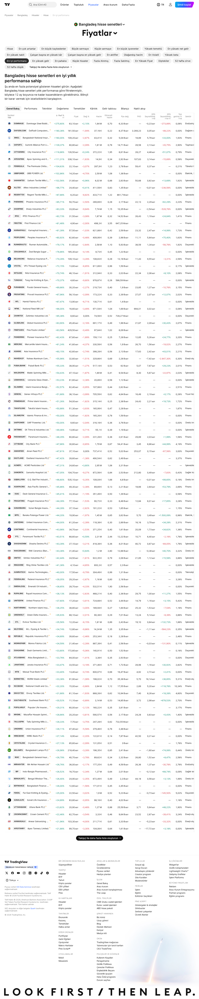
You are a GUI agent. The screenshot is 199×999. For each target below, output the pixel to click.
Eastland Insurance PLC (38, 458)
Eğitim (138, 893)
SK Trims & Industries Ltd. (37, 429)
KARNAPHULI (19, 230)
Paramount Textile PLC (33, 536)
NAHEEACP (19, 358)
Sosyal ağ (139, 864)
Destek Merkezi (104, 927)
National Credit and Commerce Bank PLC (37, 686)
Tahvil (61, 880)
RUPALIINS (18, 593)
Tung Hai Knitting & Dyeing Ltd (37, 280)
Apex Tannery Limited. (38, 828)
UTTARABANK (20, 807)
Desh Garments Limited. (38, 650)
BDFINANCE (19, 786)
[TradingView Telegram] (36, 873)
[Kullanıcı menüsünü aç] (170, 5)
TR (162, 4)
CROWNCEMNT (20, 814)
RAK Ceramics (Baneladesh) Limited (39, 550)
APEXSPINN (19, 159)
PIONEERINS (19, 337)
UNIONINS (18, 729)
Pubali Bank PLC (36, 365)
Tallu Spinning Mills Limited (38, 721)
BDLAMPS (18, 750)
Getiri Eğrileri (65, 939)
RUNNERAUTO (20, 244)
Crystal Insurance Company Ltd (38, 743)
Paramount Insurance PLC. (38, 437)
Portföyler (63, 936)
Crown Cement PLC (39, 814)
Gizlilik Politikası (104, 964)
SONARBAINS (20, 508)
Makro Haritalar (66, 945)
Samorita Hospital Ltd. (36, 472)
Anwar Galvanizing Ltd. (38, 821)
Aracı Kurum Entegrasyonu (181, 889)
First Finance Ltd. (33, 223)
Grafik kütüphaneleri (178, 868)
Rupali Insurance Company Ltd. (37, 593)
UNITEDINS (18, 522)
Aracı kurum (110, 4)
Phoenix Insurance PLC (37, 202)
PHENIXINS (18, 202)
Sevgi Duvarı (141, 868)
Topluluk (79, 4)
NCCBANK (18, 686)
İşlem (137, 889)
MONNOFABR (19, 643)
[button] (71, 5)
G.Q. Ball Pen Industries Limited (38, 479)
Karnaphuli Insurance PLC (38, 230)
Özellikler (101, 864)
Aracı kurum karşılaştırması (109, 889)
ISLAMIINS (18, 387)
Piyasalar (93, 4)
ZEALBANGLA (20, 252)
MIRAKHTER (19, 764)
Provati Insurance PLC (38, 294)
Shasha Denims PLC (38, 543)
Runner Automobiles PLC (39, 244)
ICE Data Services (24, 887)
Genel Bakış (102, 883)
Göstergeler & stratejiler (146, 905)
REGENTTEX (19, 195)
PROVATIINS (19, 294)
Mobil (61, 957)
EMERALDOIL (19, 586)
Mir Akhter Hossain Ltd (38, 764)
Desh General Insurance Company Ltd (36, 494)
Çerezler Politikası (105, 967)
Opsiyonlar (64, 942)
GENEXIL (17, 394)
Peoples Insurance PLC (38, 237)
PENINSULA (19, 166)
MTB (17, 672)
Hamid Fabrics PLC (32, 301)
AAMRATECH (19, 572)
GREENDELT (19, 615)
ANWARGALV (19, 821)
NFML (16, 309)
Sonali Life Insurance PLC (38, 800)
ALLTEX (17, 187)
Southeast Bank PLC (39, 700)
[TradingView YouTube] (18, 873)
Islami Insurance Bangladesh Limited (37, 387)
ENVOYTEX (19, 693)
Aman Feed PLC (34, 451)
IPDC (17, 216)
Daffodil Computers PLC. (39, 130)
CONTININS (19, 529)
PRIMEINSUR (19, 401)
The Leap (101, 893)
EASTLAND (19, 458)
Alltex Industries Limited (34, 187)
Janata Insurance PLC (37, 664)
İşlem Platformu (176, 877)
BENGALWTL (19, 779)
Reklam (172, 886)
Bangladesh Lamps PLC (37, 750)
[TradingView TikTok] (42, 873)
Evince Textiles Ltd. (32, 622)
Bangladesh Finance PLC (38, 785)
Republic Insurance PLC (36, 636)
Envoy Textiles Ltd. (36, 693)
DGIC (17, 494)
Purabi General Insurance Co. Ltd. (38, 287)
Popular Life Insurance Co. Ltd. (38, 707)
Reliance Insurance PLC (38, 259)
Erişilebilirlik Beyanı (106, 970)
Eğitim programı (176, 896)
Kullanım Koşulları (105, 957)
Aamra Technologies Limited (38, 572)
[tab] (10, 48)
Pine (61, 893)
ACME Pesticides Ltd (34, 465)
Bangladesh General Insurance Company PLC (36, 757)
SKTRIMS (18, 430)
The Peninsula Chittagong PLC (38, 166)
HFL (17, 301)
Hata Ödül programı (106, 977)
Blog (99, 923)
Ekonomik (63, 917)
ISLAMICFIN (19, 415)
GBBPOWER (19, 173)
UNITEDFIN (18, 600)
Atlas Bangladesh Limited (38, 657)
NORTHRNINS (20, 608)
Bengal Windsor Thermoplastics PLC (38, 778)
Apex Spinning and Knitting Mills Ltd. (38, 159)
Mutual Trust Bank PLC (33, 672)
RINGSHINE (18, 565)
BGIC (17, 757)
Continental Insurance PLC (38, 529)
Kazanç (62, 920)
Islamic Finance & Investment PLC (38, 415)
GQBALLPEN (19, 479)
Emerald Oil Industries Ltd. (38, 586)
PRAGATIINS (19, 501)
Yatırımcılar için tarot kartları (110, 945)
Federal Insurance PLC (38, 579)
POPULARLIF (19, 707)
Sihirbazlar (140, 908)
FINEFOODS (19, 330)
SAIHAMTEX (19, 180)
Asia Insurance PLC (33, 351)
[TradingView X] (7, 873)
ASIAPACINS (19, 487)
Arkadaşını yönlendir (144, 871)
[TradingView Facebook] (12, 873)
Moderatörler (141, 880)
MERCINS (18, 344)
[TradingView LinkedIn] (30, 873)
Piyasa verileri (103, 871)
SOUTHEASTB (20, 700)
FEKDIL (17, 793)
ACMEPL (17, 465)
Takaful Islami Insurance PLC (38, 408)
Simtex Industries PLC (33, 558)
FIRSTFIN (18, 223)
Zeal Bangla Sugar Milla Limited (39, 251)
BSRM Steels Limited (37, 679)
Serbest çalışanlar (143, 911)
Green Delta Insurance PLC (38, 615)
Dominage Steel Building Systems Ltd (38, 123)
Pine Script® (64, 948)
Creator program (143, 874)
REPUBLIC (18, 636)
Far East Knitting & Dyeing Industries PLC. (36, 793)
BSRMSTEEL (19, 679)
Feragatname (103, 961)
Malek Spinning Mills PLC (38, 372)
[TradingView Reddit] (47, 873)
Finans (188, 137)
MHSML (17, 714)
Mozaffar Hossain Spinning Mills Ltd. (36, 714)
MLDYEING (18, 629)
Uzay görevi (102, 920)
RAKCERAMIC (20, 551)
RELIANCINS (19, 259)
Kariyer (100, 930)
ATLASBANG (19, 657)
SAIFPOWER (19, 422)
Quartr (33, 908)
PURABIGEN (19, 287)
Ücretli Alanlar (141, 914)
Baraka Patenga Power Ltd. (36, 515)
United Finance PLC (35, 600)
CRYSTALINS (19, 743)
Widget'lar (174, 864)
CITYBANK (18, 444)
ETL (17, 622)
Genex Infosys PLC (33, 394)
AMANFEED (19, 451)
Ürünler (64, 4)
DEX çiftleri (64, 889)
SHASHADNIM (20, 544)
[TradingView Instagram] (24, 873)
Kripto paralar (65, 883)
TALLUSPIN (19, 722)
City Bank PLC (33, 444)
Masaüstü (63, 961)
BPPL (17, 515)
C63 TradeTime (104, 948)
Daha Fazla (128, 4)
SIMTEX (17, 558)
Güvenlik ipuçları (104, 973)
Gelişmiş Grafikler (177, 874)
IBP (17, 771)
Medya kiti (102, 933)
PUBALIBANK (19, 365)
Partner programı (177, 893)
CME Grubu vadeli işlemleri (109, 902)
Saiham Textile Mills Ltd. (38, 180)
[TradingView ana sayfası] (7, 5)
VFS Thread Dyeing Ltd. (35, 266)
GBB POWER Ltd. (35, 173)
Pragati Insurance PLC (38, 501)
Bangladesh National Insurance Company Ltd (36, 137)
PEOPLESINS (19, 237)
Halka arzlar (64, 927)
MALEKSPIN (19, 373)
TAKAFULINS (19, 408)
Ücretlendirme (103, 868)
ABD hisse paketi (105, 908)
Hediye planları (104, 874)
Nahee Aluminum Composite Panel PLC (38, 358)
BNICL (17, 138)
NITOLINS (18, 273)
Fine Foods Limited (36, 330)
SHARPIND (18, 209)
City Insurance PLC (37, 152)
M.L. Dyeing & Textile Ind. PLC (37, 629)
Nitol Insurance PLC (34, 273)
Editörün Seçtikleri (143, 896)
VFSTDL (17, 266)
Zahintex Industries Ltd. (37, 315)
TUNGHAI (18, 280)
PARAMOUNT (19, 437)
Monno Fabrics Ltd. (37, 643)
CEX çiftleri (64, 886)
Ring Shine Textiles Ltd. (37, 565)
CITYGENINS (19, 152)
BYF (60, 877)
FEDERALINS (19, 579)
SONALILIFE (19, 800)
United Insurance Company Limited (37, 522)
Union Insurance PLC (35, 729)
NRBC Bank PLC (34, 736)
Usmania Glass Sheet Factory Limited (38, 380)
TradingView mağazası (107, 942)
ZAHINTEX (18, 316)
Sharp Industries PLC (36, 209)
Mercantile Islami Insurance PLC (37, 344)
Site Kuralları (141, 877)
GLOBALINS (19, 323)
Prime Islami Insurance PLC (38, 401)
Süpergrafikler (65, 864)
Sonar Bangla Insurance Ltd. (39, 508)
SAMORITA (18, 472)
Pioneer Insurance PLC (38, 337)
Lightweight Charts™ (179, 871)
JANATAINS (19, 665)
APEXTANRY (19, 828)
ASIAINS (17, 351)
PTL (17, 536)
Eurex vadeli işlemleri (107, 905)
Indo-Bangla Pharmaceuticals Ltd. (36, 771)
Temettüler (64, 923)
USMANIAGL (19, 380)
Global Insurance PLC (37, 323)
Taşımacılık (190, 145)
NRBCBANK (19, 736)
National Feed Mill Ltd (33, 308)
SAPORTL (18, 145)
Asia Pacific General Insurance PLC (38, 486)
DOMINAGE (19, 123)
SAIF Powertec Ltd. (36, 422)
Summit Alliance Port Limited (37, 145)
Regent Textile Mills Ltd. (38, 194)
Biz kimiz (101, 917)
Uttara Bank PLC (37, 807)
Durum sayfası (103, 980)
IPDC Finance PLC (31, 216)
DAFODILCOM (20, 130)
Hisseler (62, 873)
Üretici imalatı (191, 422)
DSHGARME (19, 650)
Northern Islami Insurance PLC (39, 607)
